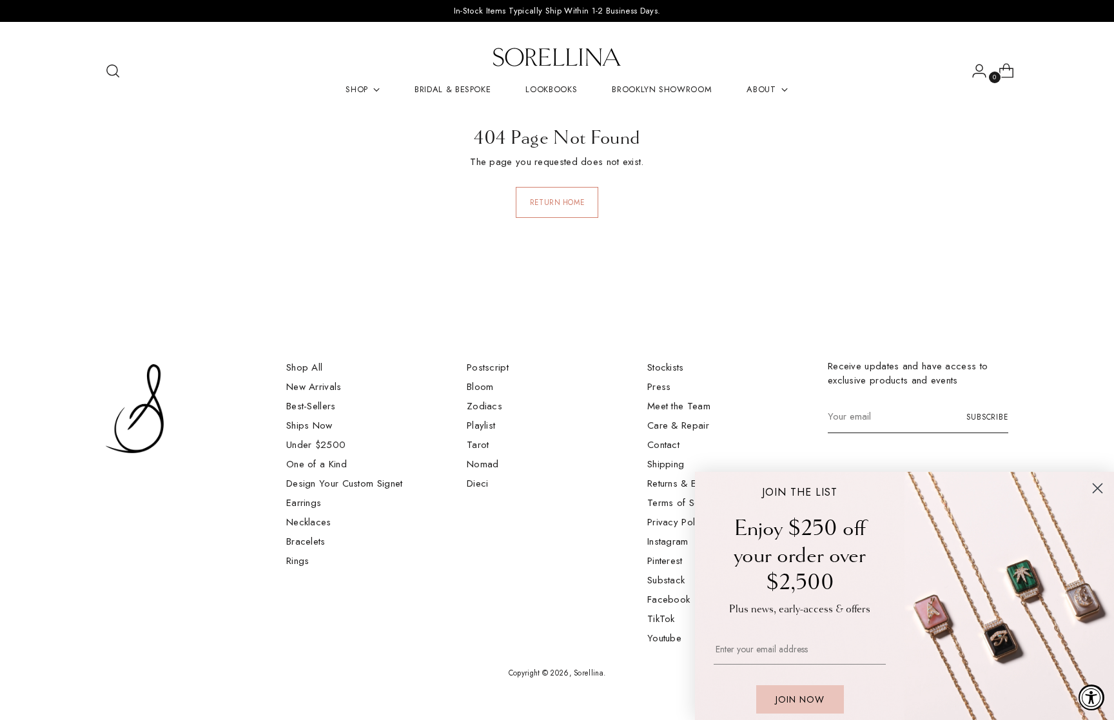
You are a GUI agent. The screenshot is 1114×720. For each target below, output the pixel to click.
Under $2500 (316, 445)
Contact (663, 445)
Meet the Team (678, 406)
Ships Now (309, 425)
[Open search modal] (113, 71)
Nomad (483, 464)
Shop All (304, 367)
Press (659, 387)
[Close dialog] (1097, 488)
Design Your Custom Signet (344, 483)
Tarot (478, 445)
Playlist (481, 425)
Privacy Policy (677, 522)
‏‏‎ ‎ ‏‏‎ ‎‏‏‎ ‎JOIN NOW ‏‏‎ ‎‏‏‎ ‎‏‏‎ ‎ (800, 699)
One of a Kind (316, 464)
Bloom (480, 387)
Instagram (668, 541)
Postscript (488, 367)
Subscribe (987, 417)
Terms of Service (684, 503)
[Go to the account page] (974, 71)
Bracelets (306, 541)
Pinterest (665, 561)
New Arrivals (314, 387)
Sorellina (588, 673)
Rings (297, 561)
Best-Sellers (311, 406)
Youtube (664, 638)
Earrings (303, 503)
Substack (666, 580)
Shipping (665, 464)
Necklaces (308, 522)
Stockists (665, 367)
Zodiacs (484, 406)
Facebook (668, 599)
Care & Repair (678, 425)
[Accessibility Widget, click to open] (1091, 697)
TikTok (661, 619)
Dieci (478, 483)
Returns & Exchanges (692, 483)
